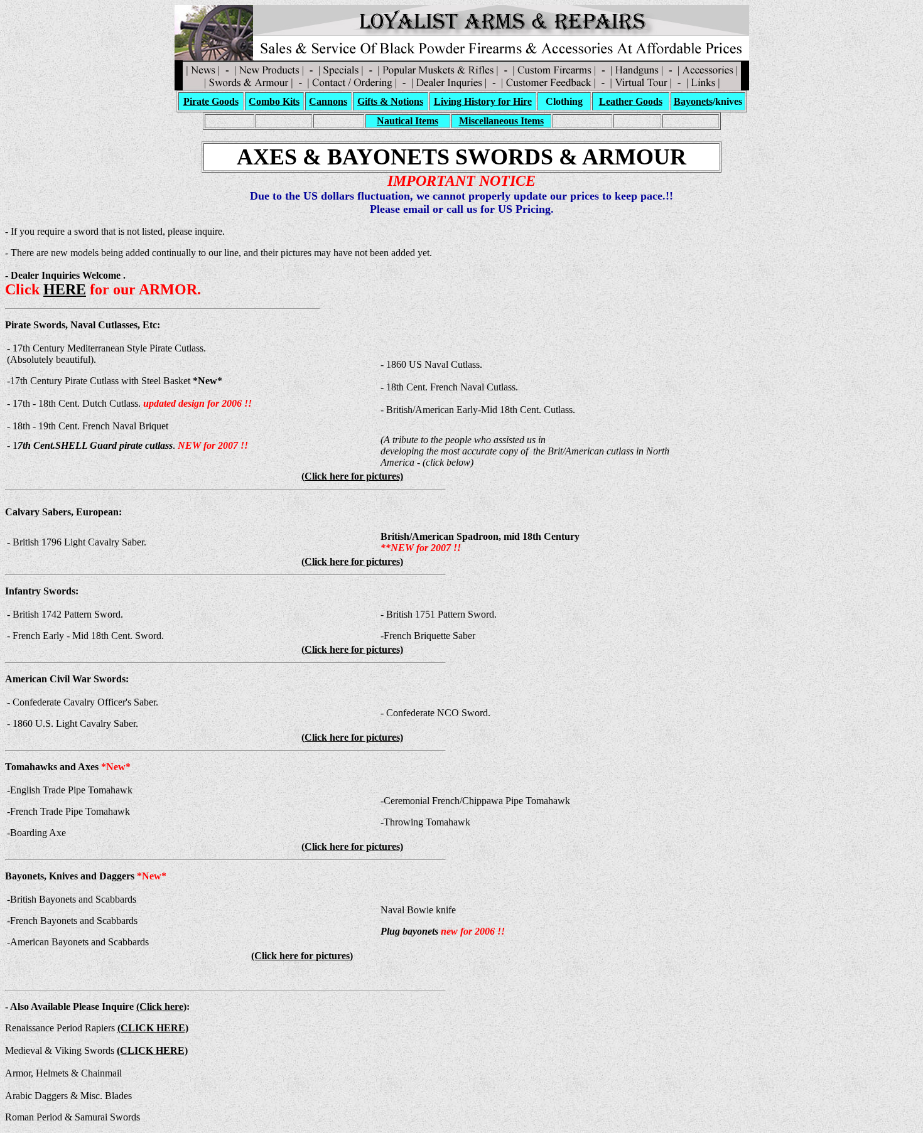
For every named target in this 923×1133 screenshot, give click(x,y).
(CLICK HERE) (152, 1050)
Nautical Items (407, 120)
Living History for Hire (483, 101)
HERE (64, 289)
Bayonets (693, 101)
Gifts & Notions (390, 101)
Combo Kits (274, 101)
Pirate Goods (211, 101)
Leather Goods (630, 101)
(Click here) (161, 1006)
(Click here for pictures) (352, 476)
